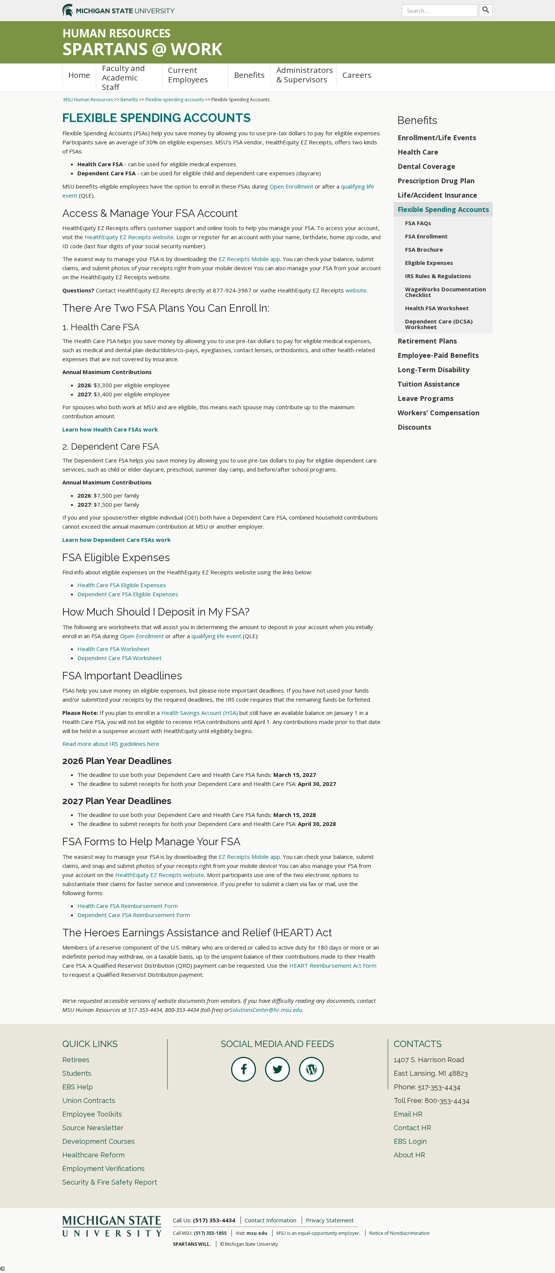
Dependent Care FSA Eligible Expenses (127, 594)
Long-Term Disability (433, 369)
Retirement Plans (427, 340)
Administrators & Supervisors (304, 75)
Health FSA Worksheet (437, 308)
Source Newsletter (92, 1128)
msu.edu (257, 1233)
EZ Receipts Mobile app (249, 259)
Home (79, 75)
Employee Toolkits (92, 1114)
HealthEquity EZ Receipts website (129, 237)
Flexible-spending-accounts (174, 99)
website (356, 290)
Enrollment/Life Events (437, 137)
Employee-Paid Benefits (438, 355)
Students (76, 1073)
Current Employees (188, 75)
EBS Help (77, 1087)
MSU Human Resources (88, 99)
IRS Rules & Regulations (438, 276)
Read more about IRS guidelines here (110, 743)
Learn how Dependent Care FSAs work (116, 539)
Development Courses (98, 1141)
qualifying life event (216, 636)
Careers (357, 75)
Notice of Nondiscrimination (399, 1233)
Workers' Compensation (438, 412)
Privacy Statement (330, 1220)
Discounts (414, 427)
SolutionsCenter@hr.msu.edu (266, 1009)
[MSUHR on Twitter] (277, 1069)
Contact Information (270, 1220)
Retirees (75, 1060)
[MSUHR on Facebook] (243, 1069)
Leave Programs (425, 398)
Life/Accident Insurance (437, 195)
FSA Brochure (424, 249)
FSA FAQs (418, 223)
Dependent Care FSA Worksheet (119, 658)
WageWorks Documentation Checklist (445, 292)
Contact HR (412, 1128)
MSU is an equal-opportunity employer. (318, 1233)
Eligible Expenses (429, 262)
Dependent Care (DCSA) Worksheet (439, 324)
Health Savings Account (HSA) (199, 712)
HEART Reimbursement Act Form (332, 965)
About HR (409, 1155)
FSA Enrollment (426, 236)
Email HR (408, 1114)
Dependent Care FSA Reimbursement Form (133, 915)
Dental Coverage (426, 166)
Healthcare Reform (93, 1155)
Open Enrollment (291, 186)
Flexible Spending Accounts (443, 209)
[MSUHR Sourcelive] (311, 1069)
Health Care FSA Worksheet (113, 649)
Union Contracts (88, 1100)
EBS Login (410, 1141)
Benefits (249, 75)
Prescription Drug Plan (436, 180)
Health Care (418, 151)
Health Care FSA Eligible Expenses (121, 585)
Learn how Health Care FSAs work (110, 429)
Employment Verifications (103, 1168)
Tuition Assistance (429, 383)
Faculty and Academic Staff (123, 77)
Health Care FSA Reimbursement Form (127, 906)
